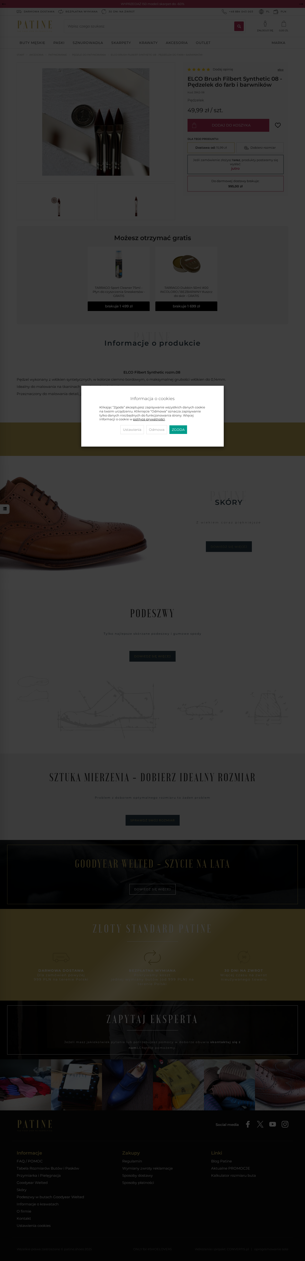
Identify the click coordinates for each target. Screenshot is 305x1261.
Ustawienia (132, 429)
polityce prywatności (149, 419)
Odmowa (156, 429)
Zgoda (178, 429)
